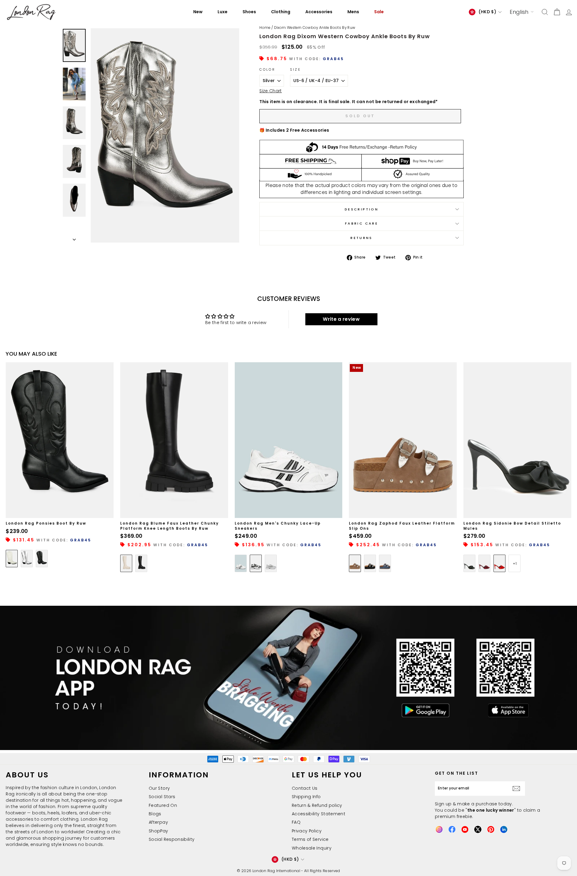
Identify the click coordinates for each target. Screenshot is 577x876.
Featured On (163, 805)
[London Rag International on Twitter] (478, 829)
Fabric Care (361, 223)
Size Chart (270, 91)
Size (295, 69)
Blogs (155, 814)
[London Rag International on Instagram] (439, 829)
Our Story (159, 788)
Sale (379, 12)
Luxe (222, 12)
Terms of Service (310, 839)
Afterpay (158, 822)
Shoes (249, 12)
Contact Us (305, 788)
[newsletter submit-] (518, 788)
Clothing (280, 12)
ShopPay (158, 831)
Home (264, 27)
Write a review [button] (341, 319)
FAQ (296, 822)
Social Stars (162, 797)
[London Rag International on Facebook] (452, 829)
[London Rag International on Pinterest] (491, 829)
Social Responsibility (171, 839)
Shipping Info (306, 797)
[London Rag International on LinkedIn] (503, 829)
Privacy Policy (307, 831)
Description (361, 209)
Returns (361, 237)
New (198, 12)
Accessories (318, 12)
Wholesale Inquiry (311, 848)
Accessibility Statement (318, 814)
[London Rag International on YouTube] (465, 829)
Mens (353, 12)
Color (267, 69)
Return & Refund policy (317, 805)
